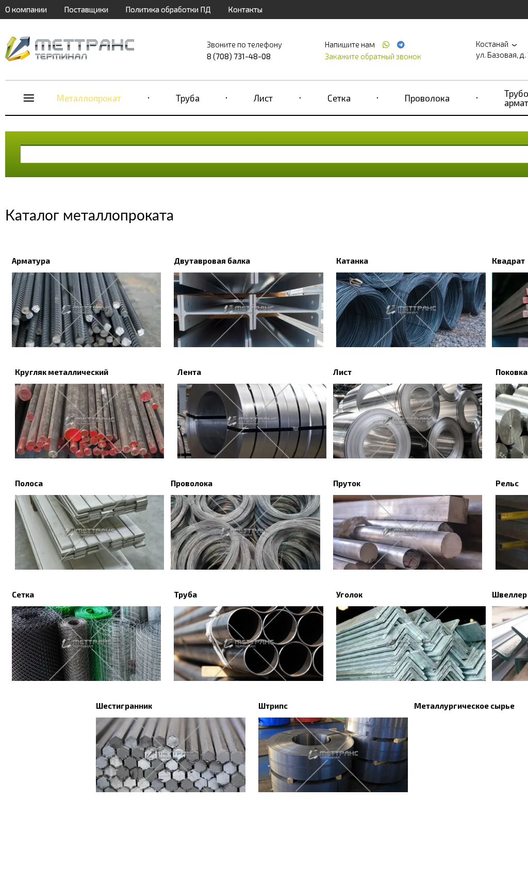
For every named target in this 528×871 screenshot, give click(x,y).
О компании (26, 9)
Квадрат (508, 260)
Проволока (427, 98)
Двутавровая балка (212, 260)
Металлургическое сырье (464, 705)
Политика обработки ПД (168, 9)
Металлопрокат (89, 98)
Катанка (352, 260)
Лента (189, 372)
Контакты (245, 9)
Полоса (29, 483)
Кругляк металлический (61, 372)
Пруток (346, 483)
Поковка (511, 372)
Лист (263, 98)
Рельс (507, 483)
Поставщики (86, 9)
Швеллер (509, 594)
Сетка (339, 98)
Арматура (31, 260)
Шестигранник (124, 705)
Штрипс (273, 705)
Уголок (349, 594)
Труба (188, 98)
